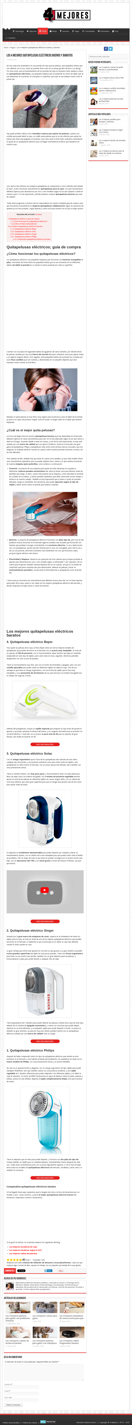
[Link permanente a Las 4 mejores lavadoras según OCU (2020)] (93, 132)
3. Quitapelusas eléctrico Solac (23, 231)
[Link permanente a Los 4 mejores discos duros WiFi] (93, 80)
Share (49, 1271)
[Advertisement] (45, 165)
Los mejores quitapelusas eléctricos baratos (25, 226)
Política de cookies (30, 1423)
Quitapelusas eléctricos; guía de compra (23, 219)
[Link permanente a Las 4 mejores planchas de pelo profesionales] (93, 101)
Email (7, 1391)
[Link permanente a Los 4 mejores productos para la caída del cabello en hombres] (93, 153)
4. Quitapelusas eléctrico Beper (23, 229)
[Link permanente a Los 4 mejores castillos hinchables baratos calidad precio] (93, 90)
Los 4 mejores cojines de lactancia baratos (17, 1342)
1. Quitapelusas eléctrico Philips (23, 237)
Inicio (7, 31)
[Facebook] (106, 49)
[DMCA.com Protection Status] (48, 1423)
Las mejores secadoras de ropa (23, 1247)
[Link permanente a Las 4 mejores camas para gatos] (45, 1307)
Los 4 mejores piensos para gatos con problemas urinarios (18, 1318)
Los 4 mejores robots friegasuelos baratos (69, 1342)
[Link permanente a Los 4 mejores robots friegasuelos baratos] (72, 1332)
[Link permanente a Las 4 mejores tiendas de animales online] (93, 143)
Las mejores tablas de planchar (23, 1253)
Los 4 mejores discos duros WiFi (111, 78)
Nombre (8, 1384)
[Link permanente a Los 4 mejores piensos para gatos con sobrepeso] (45, 1332)
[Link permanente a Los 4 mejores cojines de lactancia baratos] (18, 1332)
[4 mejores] (66, 22)
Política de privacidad (11, 1423)
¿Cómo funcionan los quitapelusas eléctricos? (28, 221)
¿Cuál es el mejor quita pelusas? (23, 224)
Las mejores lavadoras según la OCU (25, 1250)
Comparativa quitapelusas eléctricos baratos (32, 239)
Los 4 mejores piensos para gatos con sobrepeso (44, 1342)
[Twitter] (111, 49)
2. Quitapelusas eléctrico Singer (23, 234)
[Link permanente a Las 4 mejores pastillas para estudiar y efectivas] (93, 122)
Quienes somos (90, 1422)
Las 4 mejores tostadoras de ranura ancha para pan (71, 1317)
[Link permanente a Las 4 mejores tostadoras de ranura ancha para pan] (72, 1307)
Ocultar (38, 214)
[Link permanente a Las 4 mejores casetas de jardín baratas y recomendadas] (93, 69)
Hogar (12, 47)
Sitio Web (8, 1398)
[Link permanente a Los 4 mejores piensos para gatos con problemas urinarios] (18, 1307)
